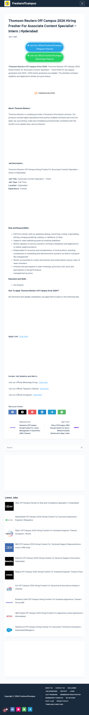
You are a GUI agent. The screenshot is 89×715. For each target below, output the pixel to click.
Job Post (63, 691)
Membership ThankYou (54, 698)
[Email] (6, 709)
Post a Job (49, 701)
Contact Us (60, 688)
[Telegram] (52, 412)
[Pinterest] (32, 412)
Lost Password (51, 694)
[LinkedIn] (42, 412)
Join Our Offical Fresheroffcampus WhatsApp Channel (45, 57)
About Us (48, 688)
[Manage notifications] (4, 710)
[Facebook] (12, 412)
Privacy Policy (62, 701)
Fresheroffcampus (24, 3)
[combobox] (42, 447)
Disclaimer (72, 688)
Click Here (23, 336)
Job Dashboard (51, 691)
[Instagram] (18, 709)
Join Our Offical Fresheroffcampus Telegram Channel (45, 47)
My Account (71, 698)
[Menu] (82, 3)
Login (72, 691)
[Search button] (81, 447)
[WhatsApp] (62, 412)
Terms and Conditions (54, 704)
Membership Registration (70, 694)
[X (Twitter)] (22, 412)
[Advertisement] (45, 143)
